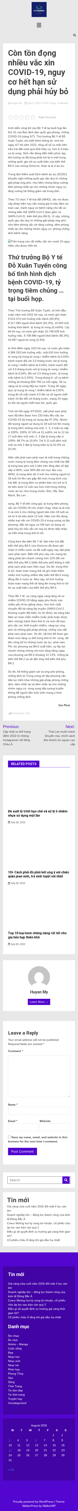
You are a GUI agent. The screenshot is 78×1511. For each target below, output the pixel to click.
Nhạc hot (13, 1356)
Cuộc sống (15, 1348)
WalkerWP (49, 1505)
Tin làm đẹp (15, 1390)
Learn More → (39, 1001)
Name (12, 1104)
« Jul (11, 1469)
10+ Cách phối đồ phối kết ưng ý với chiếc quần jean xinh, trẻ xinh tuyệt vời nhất (38, 874)
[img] (39, 25)
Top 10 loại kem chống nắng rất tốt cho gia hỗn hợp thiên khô (37, 935)
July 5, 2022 (34, 103)
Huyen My (16, 103)
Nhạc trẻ (13, 1365)
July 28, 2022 (17, 822)
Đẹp (10, 1352)
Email (12, 1121)
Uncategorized (17, 1403)
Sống (11, 1382)
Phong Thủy (15, 1373)
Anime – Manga (18, 1344)
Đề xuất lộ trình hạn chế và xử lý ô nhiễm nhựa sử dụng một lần (37, 813)
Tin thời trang (16, 1394)
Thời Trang (50, 103)
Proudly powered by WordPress (33, 1501)
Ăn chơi (13, 1340)
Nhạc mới (14, 1361)
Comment (15, 1051)
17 (10, 1450)
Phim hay (14, 1369)
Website (45, 1121)
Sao (10, 1377)
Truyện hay (15, 1398)
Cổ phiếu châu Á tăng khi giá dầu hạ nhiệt (33, 1240)
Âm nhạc (13, 1335)
